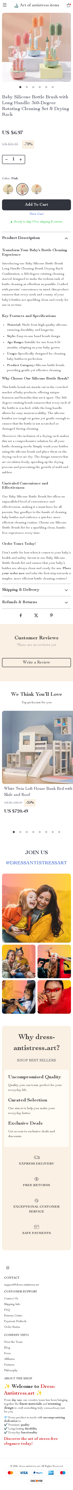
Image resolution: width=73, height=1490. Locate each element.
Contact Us (11, 1298)
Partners (9, 1365)
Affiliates (9, 1359)
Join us (36, 853)
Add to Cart (36, 205)
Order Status (12, 1327)
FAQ (7, 1310)
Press (7, 1353)
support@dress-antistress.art (21, 1285)
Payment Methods (15, 1321)
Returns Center (13, 1315)
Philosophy (11, 1370)
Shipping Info (12, 1304)
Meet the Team (13, 1342)
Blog (7, 1347)
